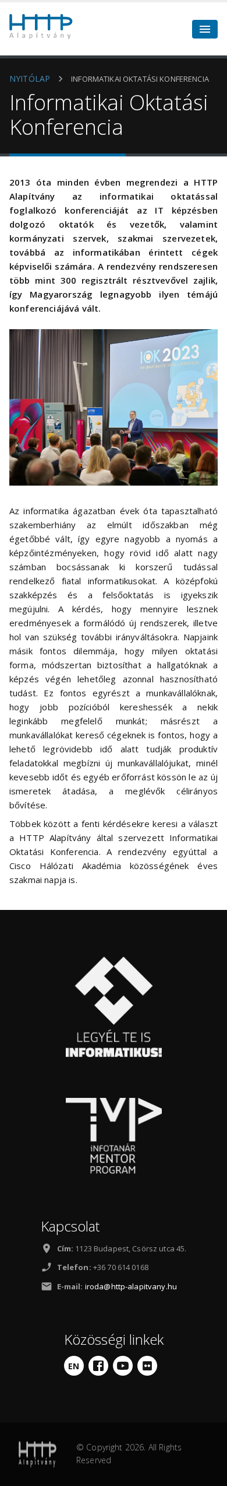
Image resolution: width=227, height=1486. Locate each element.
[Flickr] (147, 1366)
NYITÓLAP (29, 78)
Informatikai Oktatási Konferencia (140, 79)
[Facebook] (98, 1366)
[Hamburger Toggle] (205, 29)
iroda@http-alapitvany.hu (131, 1286)
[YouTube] (123, 1366)
